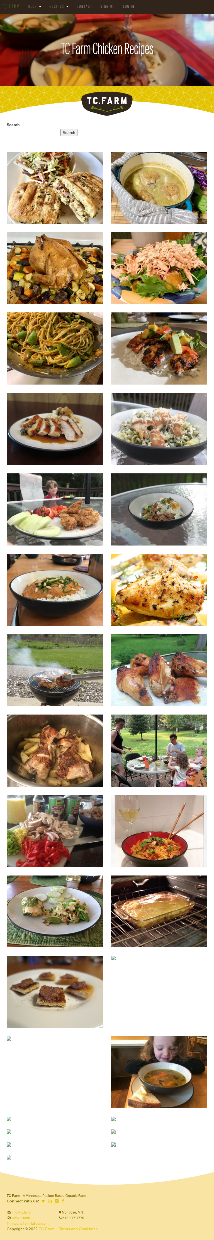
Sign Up (108, 7)
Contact (84, 7)
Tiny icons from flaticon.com (27, 1224)
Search (13, 125)
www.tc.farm (21, 1218)
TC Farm (47, 1229)
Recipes (58, 7)
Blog (33, 7)
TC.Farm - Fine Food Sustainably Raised (107, 104)
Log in (129, 7)
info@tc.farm (21, 1212)
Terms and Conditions (78, 1229)
